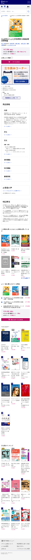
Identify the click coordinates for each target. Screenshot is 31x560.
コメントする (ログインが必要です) (11, 190)
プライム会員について (7, 543)
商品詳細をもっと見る (10, 97)
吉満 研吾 (12, 43)
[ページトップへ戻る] (28, 557)
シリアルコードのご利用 (23, 548)
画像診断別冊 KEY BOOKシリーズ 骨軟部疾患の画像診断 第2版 (13, 307)
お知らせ (3, 548)
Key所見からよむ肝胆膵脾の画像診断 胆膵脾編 (13, 298)
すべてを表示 (24, 278)
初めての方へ (20, 546)
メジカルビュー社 (11, 45)
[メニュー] (29, 2)
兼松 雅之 (17, 43)
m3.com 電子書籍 (4, 16)
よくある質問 (4, 546)
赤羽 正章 (23, 43)
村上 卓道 (3, 43)
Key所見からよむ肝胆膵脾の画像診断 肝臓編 (13, 302)
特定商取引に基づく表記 (23, 543)
